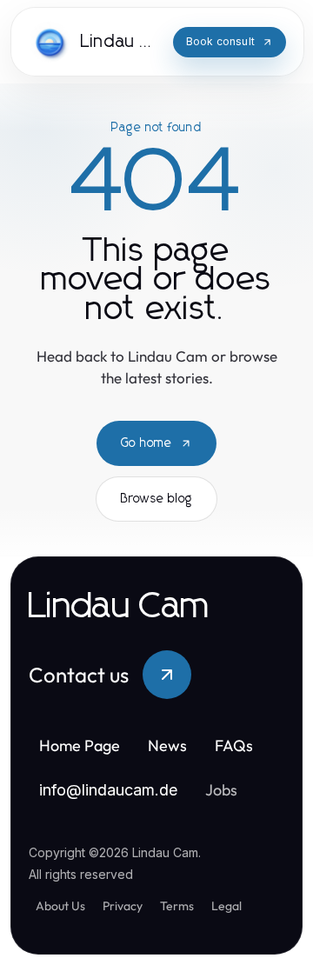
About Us (60, 906)
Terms (177, 906)
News (167, 745)
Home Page (79, 745)
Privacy (123, 906)
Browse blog (156, 499)
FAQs (234, 745)
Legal (226, 906)
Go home (146, 443)
